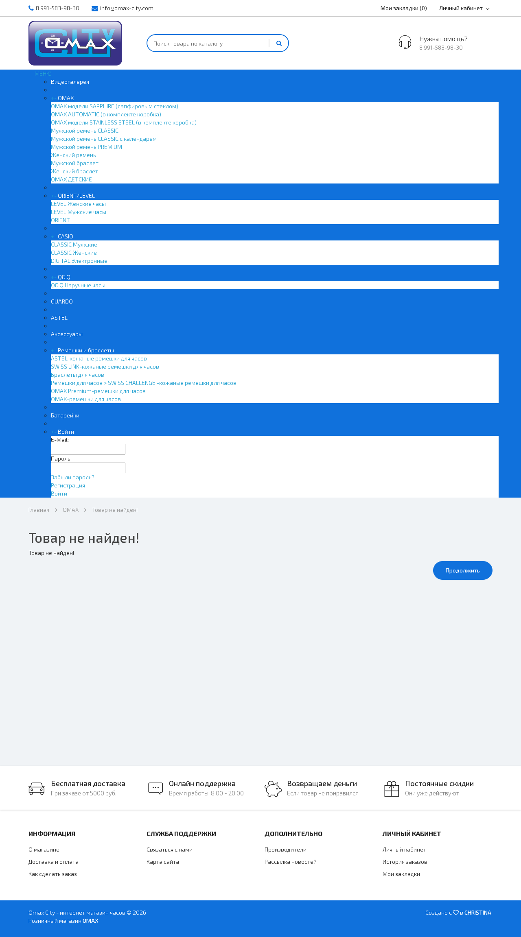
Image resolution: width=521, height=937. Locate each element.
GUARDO (62, 301)
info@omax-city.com (126, 7)
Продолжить (463, 570)
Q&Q (64, 276)
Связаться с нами (170, 849)
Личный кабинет (461, 7)
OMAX (66, 97)
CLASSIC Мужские (74, 244)
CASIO (65, 236)
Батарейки (65, 415)
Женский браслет (74, 171)
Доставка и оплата (53, 861)
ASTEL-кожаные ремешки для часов (99, 358)
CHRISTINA (477, 912)
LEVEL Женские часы (78, 203)
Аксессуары (67, 333)
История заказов (405, 861)
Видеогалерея (70, 81)
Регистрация (68, 485)
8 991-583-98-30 (57, 7)
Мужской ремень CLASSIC (84, 130)
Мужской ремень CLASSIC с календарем (104, 138)
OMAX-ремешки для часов (86, 398)
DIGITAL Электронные (79, 260)
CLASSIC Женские (74, 252)
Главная (38, 509)
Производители (285, 849)
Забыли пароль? (72, 477)
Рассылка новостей (291, 861)
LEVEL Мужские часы (78, 211)
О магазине (43, 849)
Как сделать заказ (52, 873)
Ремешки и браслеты (86, 350)
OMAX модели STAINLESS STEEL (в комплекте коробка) (124, 122)
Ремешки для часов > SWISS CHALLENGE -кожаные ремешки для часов (143, 382)
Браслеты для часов (77, 374)
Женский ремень (73, 154)
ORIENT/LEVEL (76, 195)
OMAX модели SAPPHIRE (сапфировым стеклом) (114, 106)
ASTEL (59, 317)
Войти (66, 431)
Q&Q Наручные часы (78, 285)
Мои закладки (401, 873)
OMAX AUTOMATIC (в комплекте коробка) (106, 114)
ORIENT (60, 219)
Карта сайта (163, 861)
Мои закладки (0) (404, 7)
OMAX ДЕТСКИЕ (71, 179)
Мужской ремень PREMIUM (86, 146)
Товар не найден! (115, 509)
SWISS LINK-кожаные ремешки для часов (105, 366)
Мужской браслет (75, 162)
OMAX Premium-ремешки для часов (98, 390)
